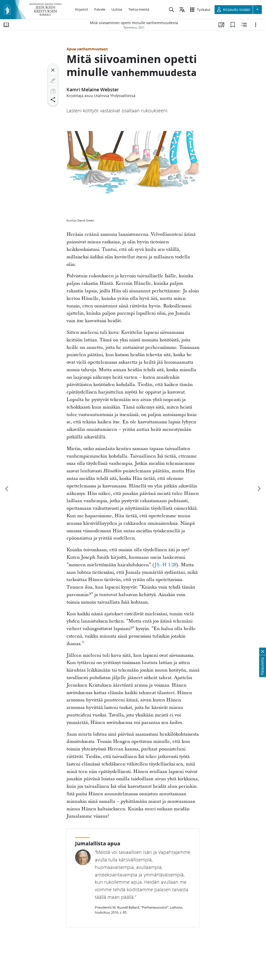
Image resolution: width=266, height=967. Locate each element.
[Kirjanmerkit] (233, 24)
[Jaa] (53, 99)
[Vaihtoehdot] (255, 24)
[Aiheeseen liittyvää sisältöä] (244, 24)
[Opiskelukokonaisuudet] (221, 24)
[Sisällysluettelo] (6, 24)
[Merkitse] (53, 81)
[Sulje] (53, 70)
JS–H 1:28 (165, 565)
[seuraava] (259, 489)
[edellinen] (7, 489)
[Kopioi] (53, 91)
